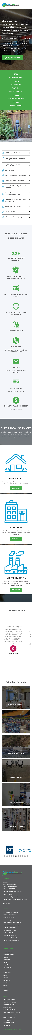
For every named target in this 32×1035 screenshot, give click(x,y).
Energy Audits (10, 212)
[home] (12, 5)
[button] (28, 3)
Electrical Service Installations (15, 175)
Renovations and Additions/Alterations (12, 193)
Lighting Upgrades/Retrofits (15, 165)
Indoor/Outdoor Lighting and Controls (15, 186)
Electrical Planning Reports (15, 217)
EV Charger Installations (14, 153)
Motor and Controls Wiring (14, 206)
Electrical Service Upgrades (15, 180)
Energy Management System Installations (16, 159)
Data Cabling (9, 170)
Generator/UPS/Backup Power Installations (15, 200)
